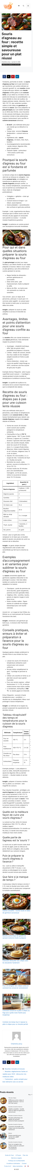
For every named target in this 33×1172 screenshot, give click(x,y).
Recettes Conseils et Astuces (11, 64)
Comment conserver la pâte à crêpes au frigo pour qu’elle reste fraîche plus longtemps (16, 1013)
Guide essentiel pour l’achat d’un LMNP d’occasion (14, 1137)
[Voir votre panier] (18, 5)
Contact (24, 1163)
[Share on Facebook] (4, 76)
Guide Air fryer (9, 1155)
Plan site (25, 1155)
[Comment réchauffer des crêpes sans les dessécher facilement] (16, 952)
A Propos (18, 1155)
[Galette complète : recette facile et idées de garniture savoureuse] (16, 902)
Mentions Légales (16, 1158)
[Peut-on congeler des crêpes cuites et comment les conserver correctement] (16, 977)
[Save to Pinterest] (13, 76)
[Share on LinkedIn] (17, 76)
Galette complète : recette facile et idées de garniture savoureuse (16, 1110)
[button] (23, 5)
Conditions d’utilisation (13, 1163)
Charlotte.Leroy (6, 62)
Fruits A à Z (7, 1166)
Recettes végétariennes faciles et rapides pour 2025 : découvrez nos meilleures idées (15, 1074)
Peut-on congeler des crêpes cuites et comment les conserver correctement (16, 1146)
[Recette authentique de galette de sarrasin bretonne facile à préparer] (16, 927)
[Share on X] (9, 76)
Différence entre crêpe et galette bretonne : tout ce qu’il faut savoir (16, 1101)
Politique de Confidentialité (16, 1160)
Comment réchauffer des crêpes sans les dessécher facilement (16, 1128)
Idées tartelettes (18, 1166)
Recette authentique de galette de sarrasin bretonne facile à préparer (16, 1119)
